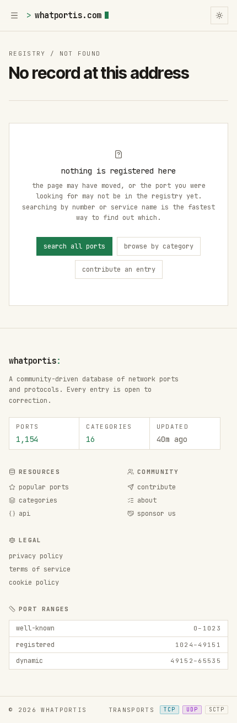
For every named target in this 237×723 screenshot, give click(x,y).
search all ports (74, 246)
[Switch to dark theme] (219, 15)
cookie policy (34, 582)
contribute (156, 487)
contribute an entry (118, 269)
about (147, 500)
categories (38, 500)
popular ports (44, 487)
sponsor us (156, 513)
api (24, 513)
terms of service (40, 569)
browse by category (158, 246)
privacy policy (36, 556)
